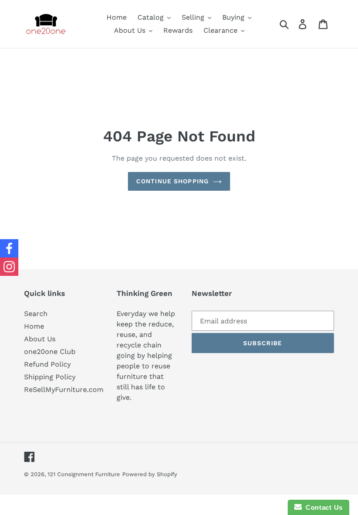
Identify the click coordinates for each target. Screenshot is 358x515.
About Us (39, 339)
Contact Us (322, 507)
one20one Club (50, 351)
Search (36, 313)
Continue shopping (172, 181)
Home (34, 326)
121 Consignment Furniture (84, 474)
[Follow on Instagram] (9, 267)
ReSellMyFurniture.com (63, 389)
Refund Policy (47, 364)
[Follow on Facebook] (9, 248)
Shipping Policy (50, 377)
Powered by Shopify (149, 474)
